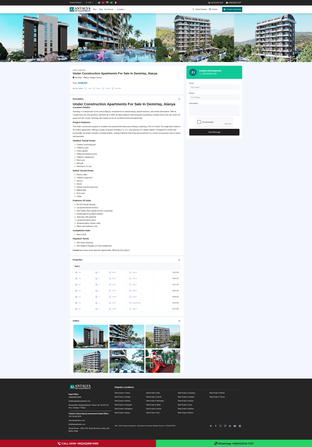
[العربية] (111, 3)
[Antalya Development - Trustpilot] (211, 426)
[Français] (115, 3)
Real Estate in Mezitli (217, 393)
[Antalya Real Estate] (90, 389)
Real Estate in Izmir (185, 405)
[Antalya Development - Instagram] (225, 426)
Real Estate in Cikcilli (153, 397)
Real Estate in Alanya (122, 413)
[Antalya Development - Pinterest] (240, 426)
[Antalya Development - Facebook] (216, 426)
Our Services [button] (109, 9)
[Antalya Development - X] (220, 426)
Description (193, 103)
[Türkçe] (103, 3)
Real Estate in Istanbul (186, 397)
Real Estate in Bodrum (186, 409)
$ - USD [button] (89, 2)
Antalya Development (210, 71)
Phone (191, 93)
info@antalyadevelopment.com (79, 401)
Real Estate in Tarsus (217, 397)
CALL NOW (79, 443)
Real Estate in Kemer (153, 409)
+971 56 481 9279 (74, 416)
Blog (100, 9)
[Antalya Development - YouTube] (235, 426)
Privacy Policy (170, 426)
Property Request (75, 2)
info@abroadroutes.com (76, 424)
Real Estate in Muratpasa (124, 409)
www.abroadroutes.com (76, 420)
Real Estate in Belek (153, 405)
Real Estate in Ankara (185, 401)
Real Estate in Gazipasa (186, 393)
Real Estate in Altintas (122, 401)
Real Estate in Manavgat (155, 401)
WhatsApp (235, 443)
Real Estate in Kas (153, 413)
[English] (99, 3)
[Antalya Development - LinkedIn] (230, 426)
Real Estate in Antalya (122, 397)
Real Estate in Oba (153, 393)
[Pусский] (107, 3)
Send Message (214, 132)
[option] (39, 37)
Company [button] (120, 9)
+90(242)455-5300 (209, 74)
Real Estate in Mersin (185, 413)
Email (191, 83)
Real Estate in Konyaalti (123, 405)
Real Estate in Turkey (122, 393)
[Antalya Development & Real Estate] (80, 9)
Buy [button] (94, 9)
